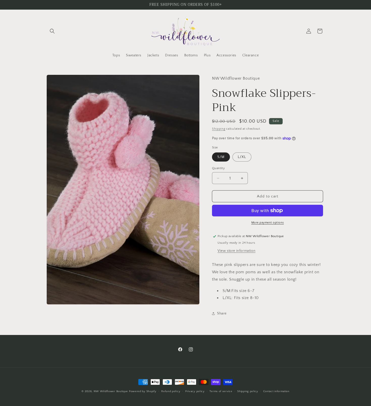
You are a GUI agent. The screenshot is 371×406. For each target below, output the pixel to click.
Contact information (276, 391)
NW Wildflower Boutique (111, 391)
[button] (52, 31)
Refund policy (170, 391)
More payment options (267, 222)
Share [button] (222, 313)
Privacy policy (195, 391)
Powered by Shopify (142, 391)
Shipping (218, 128)
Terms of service (220, 391)
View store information (236, 251)
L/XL (242, 157)
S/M (221, 157)
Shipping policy (247, 391)
